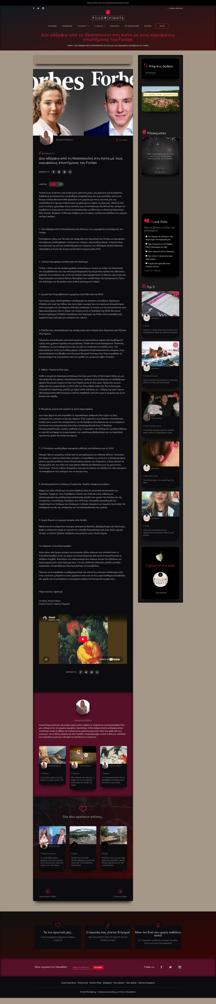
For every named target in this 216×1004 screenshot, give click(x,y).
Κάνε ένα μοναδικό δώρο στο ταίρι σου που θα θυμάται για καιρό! (107, 938)
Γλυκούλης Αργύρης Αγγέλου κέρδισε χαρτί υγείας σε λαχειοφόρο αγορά (158, 431)
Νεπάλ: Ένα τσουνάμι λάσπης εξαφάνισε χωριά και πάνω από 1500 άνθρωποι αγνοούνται (82, 861)
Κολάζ (75, 854)
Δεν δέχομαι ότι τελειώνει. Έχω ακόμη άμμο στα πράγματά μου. (159, 238)
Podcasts (115, 26)
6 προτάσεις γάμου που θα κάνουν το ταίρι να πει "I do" (52, 778)
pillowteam (155, 318)
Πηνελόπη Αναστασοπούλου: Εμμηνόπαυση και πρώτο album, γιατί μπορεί (158, 532)
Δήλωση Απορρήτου (146, 983)
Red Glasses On (48, 153)
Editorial (52, 26)
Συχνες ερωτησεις (176, 8)
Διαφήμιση (107, 983)
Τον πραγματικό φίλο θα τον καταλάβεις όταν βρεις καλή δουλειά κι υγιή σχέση (113, 780)
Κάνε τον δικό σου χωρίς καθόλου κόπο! (158, 934)
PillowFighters (132, 26)
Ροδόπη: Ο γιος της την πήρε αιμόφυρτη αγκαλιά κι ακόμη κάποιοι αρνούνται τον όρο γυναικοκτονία (113, 861)
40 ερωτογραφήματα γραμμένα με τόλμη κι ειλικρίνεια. (58, 938)
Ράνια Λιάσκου (156, 418)
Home (70, 45)
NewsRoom (67, 26)
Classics (99, 26)
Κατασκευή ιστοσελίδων (107, 992)
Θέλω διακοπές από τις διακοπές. (161, 251)
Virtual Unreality (54, 846)
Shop (162, 26)
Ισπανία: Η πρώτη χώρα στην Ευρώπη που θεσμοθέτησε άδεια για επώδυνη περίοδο (160, 331)
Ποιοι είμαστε (118, 983)
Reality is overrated (49, 854)
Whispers (45, 773)
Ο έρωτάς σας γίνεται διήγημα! (108, 932)
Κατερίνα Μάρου (64, 139)
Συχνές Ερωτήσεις (68, 983)
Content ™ (83, 26)
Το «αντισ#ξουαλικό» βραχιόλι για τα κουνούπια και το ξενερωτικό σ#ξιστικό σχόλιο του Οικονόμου (52, 861)
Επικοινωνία (83, 983)
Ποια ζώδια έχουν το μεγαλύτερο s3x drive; (158, 481)
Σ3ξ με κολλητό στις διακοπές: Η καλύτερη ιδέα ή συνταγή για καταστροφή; (160, 381)
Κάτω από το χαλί (151, 376)
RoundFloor (131, 992)
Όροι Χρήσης (131, 983)
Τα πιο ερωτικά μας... (58, 932)
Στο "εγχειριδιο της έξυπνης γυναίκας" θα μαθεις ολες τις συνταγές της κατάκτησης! (158, 941)
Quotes (148, 26)
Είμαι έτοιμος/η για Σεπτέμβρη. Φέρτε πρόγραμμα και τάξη (159, 245)
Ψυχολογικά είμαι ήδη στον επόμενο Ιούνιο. (158, 265)
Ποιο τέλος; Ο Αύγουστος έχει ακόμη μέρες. (159, 257)
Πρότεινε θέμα (95, 983)
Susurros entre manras (153, 426)
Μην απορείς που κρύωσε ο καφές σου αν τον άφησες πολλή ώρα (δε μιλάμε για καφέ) (82, 781)
